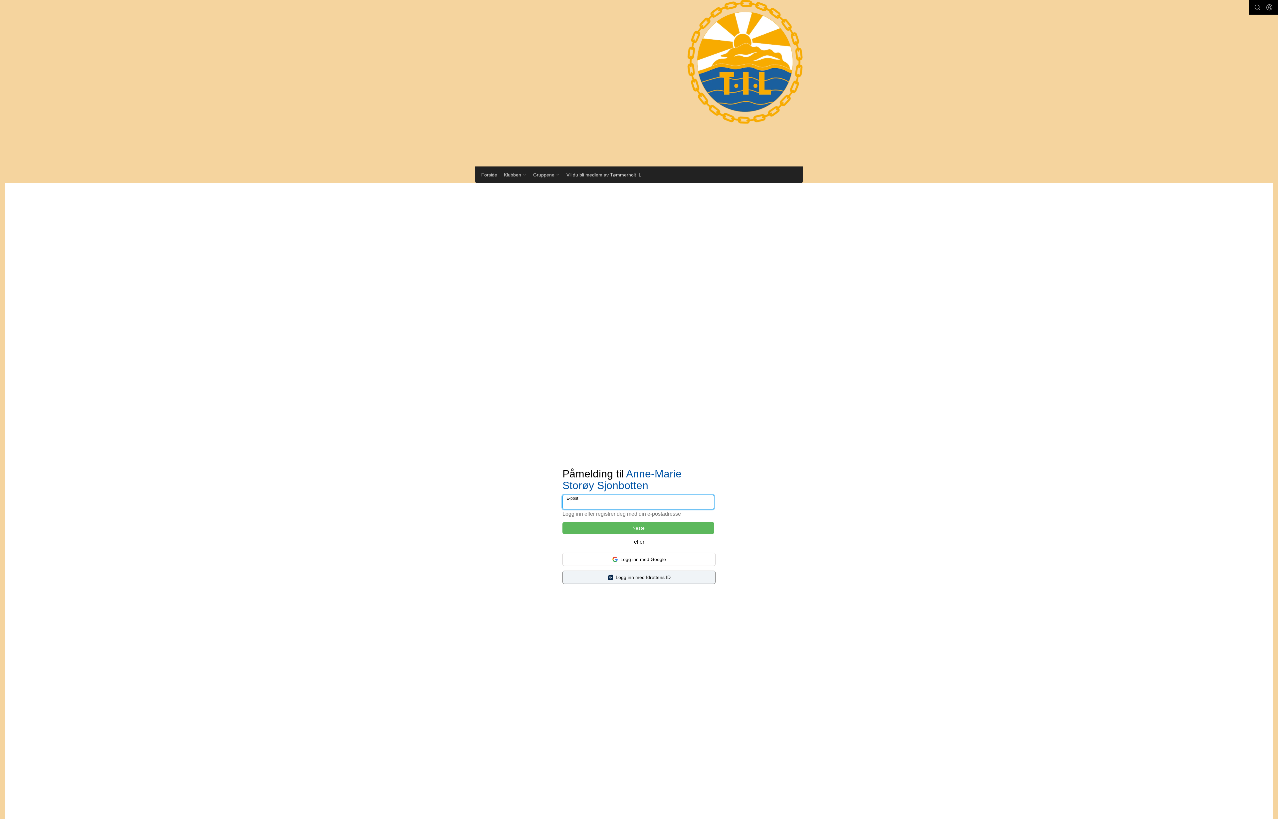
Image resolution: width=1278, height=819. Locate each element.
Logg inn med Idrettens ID (643, 577)
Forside (489, 174)
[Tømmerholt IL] (738, 68)
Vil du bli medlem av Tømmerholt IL (603, 174)
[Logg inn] (1269, 7)
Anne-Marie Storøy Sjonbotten (622, 479)
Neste (638, 528)
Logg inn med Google (643, 559)
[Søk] (1257, 7)
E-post (572, 498)
